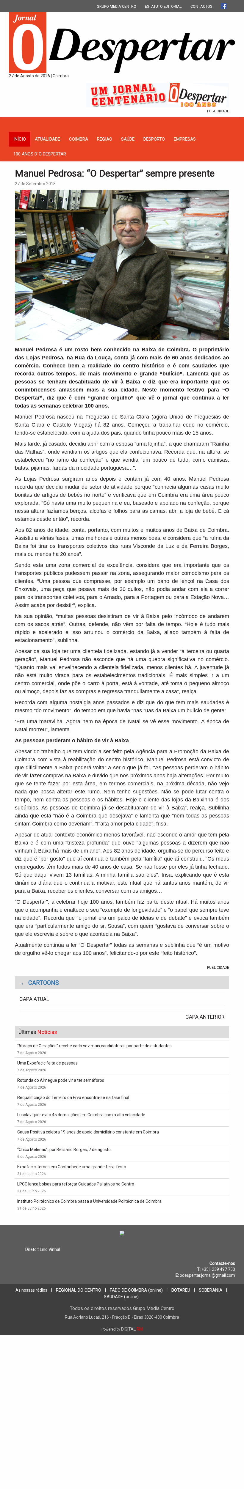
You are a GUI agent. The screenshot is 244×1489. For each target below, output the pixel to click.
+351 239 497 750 (218, 1269)
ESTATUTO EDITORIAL (163, 6)
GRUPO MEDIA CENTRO (116, 6)
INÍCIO (19, 139)
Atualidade (47, 139)
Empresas (185, 139)
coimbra (78, 139)
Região (104, 139)
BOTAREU (180, 1290)
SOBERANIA (210, 1290)
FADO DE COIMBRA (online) (136, 1290)
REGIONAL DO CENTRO (78, 1290)
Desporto (154, 139)
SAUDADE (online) (121, 1296)
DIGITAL (122, 1329)
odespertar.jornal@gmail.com (207, 1275)
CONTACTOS (201, 6)
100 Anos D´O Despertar (39, 154)
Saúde (127, 139)
